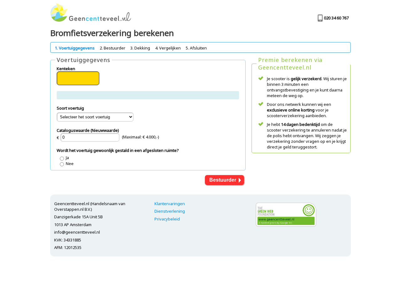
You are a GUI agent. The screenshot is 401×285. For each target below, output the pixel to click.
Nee (70, 163)
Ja (67, 157)
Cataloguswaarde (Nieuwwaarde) (88, 130)
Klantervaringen (169, 203)
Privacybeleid (167, 219)
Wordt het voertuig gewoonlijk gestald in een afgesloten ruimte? (118, 150)
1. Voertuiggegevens (75, 48)
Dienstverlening (169, 211)
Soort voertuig (70, 108)
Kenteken (66, 68)
